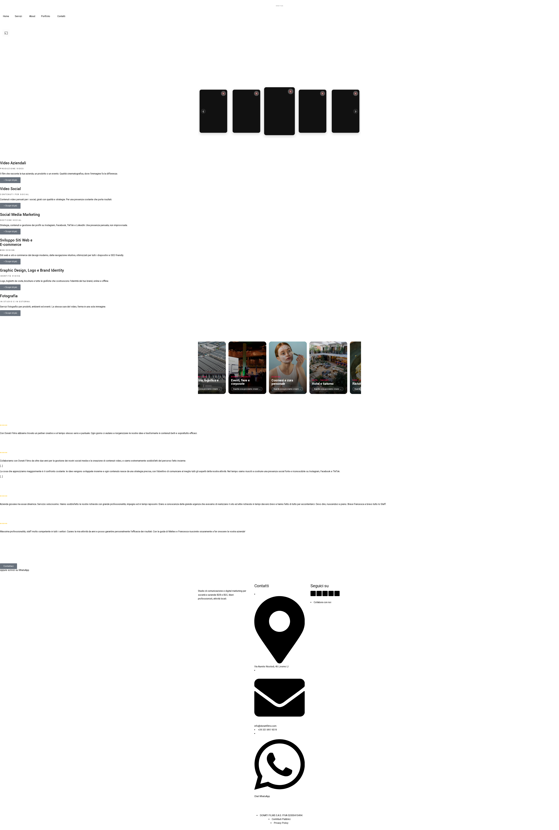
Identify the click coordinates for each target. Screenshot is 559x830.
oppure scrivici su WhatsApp (14, 570)
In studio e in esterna (15, 301)
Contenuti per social (14, 194)
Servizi (18, 16)
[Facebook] (319, 593)
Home (6, 16)
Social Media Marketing (20, 214)
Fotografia (9, 296)
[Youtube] (337, 593)
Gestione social (11, 220)
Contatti (61, 16)
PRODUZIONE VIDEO (12, 168)
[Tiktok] (325, 593)
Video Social (10, 189)
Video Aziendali (13, 163)
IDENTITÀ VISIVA (10, 276)
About (32, 16)
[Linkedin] (331, 593)
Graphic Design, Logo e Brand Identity (32, 270)
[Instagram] (313, 593)
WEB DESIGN (7, 250)
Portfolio (45, 16)
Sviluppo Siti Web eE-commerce (16, 242)
